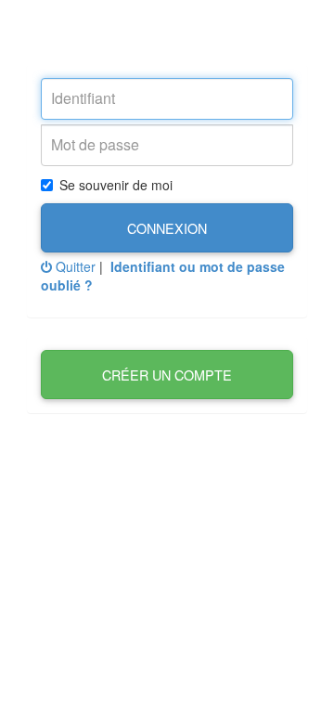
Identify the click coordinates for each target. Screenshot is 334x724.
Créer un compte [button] (167, 374)
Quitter (74, 266)
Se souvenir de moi (116, 184)
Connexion (167, 228)
